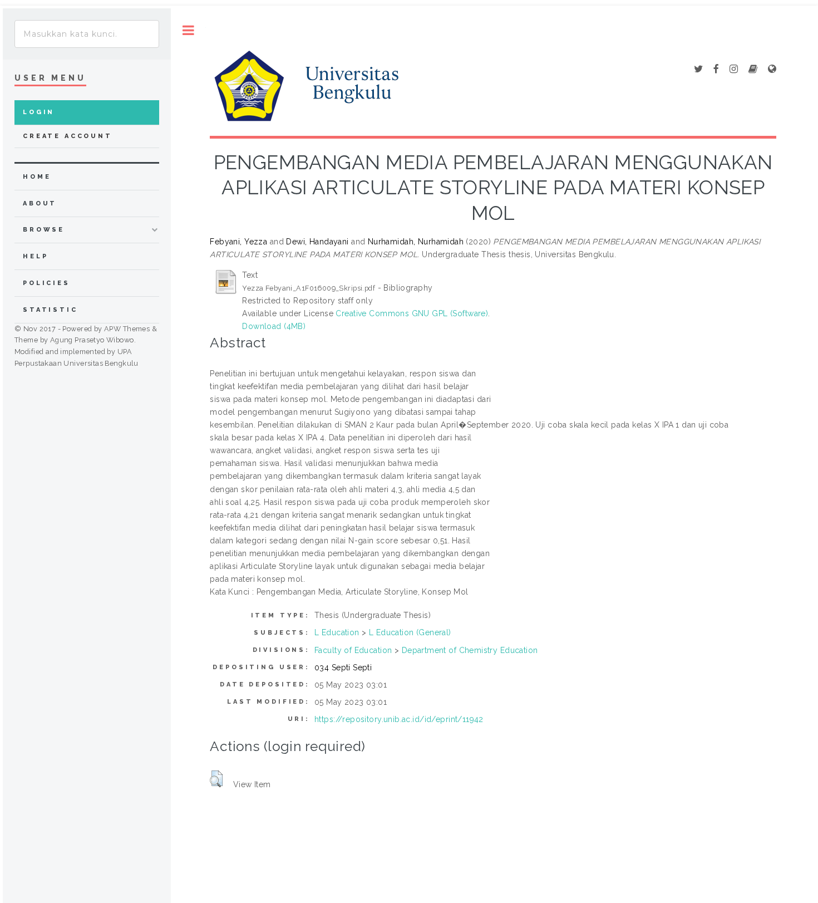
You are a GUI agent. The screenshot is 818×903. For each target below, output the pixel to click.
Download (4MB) (273, 326)
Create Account (67, 136)
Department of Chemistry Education (470, 650)
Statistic (50, 309)
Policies (46, 283)
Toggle (188, 30)
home (37, 176)
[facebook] (716, 69)
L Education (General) (410, 632)
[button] (216, 779)
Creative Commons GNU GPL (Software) (412, 313)
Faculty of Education (353, 650)
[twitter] (698, 69)
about (40, 203)
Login (39, 112)
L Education (336, 632)
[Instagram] (734, 69)
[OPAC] (752, 69)
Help (35, 256)
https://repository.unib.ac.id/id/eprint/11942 (399, 719)
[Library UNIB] (772, 69)
